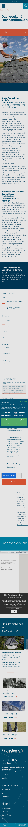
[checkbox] (2, 413)
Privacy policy (23, 401)
